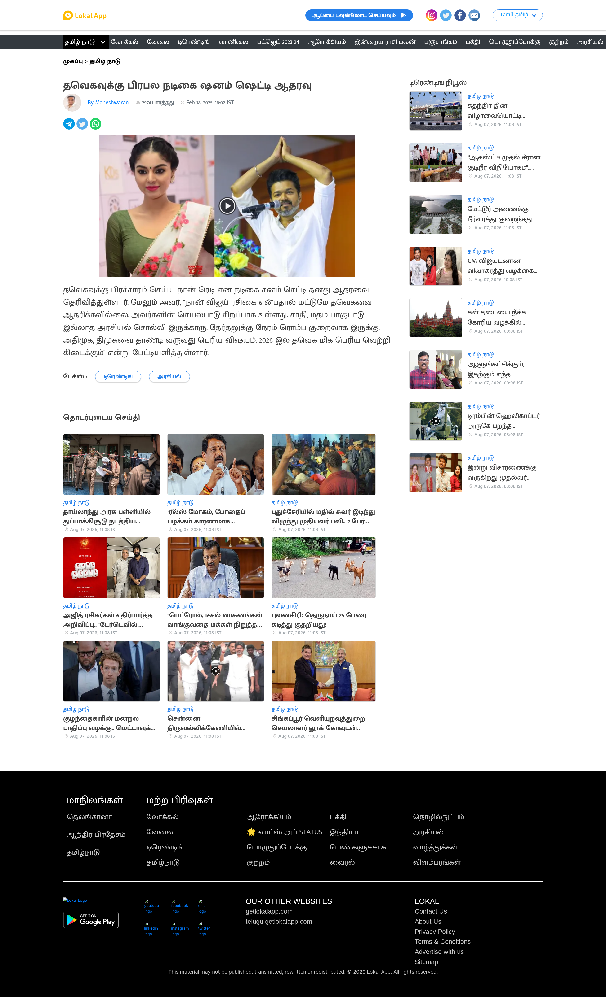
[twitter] (83, 126)
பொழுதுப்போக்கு (277, 847)
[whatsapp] (96, 126)
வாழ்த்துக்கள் (435, 847)
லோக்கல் (163, 817)
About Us (428, 921)
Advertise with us (439, 951)
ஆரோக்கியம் (269, 817)
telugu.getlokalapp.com (279, 921)
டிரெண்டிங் (165, 847)
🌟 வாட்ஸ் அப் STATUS (285, 832)
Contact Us (431, 911)
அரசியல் (428, 832)
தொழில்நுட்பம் (438, 817)
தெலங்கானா (89, 817)
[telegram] (69, 126)
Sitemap (426, 962)
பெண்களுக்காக (358, 847)
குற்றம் (258, 862)
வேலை (160, 832)
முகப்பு (73, 61)
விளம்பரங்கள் (437, 862)
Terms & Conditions (443, 941)
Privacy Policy (435, 931)
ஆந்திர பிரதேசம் (96, 834)
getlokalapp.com (269, 911)
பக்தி (338, 817)
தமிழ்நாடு (83, 852)
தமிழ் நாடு (80, 42)
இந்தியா (344, 832)
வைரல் (342, 862)
